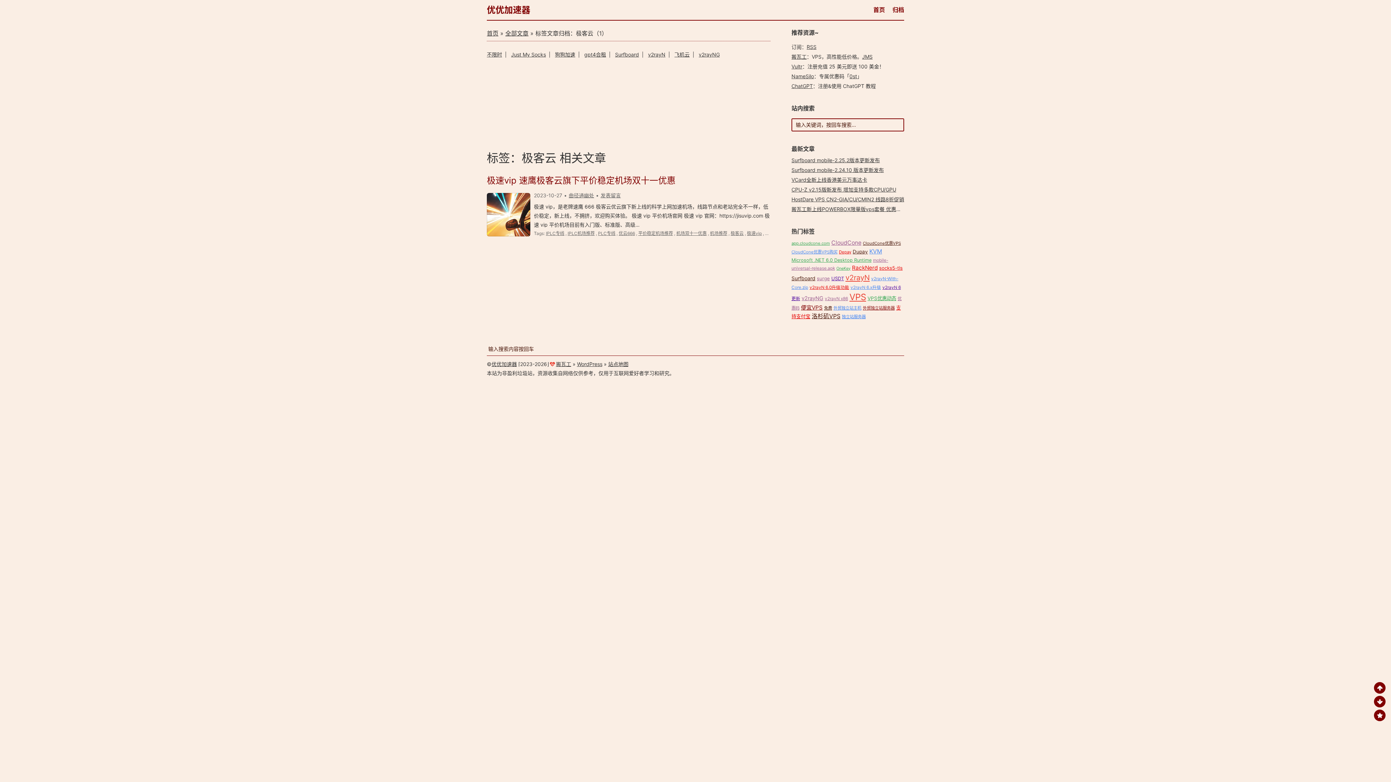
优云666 (627, 233)
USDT (837, 278)
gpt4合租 (595, 54)
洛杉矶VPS (826, 316)
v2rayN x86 (836, 298)
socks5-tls (891, 268)
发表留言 (611, 195)
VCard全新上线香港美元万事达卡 (829, 180)
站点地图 (618, 364)
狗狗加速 (565, 54)
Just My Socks (528, 54)
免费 (828, 308)
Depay (845, 252)
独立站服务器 (854, 316)
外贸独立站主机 (847, 308)
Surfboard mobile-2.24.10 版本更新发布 (837, 170)
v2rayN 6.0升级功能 (829, 287)
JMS (867, 57)
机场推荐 (718, 233)
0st (853, 76)
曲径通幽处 (581, 195)
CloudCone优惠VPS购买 (814, 252)
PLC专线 (606, 233)
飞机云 (682, 54)
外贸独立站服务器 (879, 308)
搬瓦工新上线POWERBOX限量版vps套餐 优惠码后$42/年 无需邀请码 (870, 209)
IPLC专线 (555, 233)
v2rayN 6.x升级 (866, 287)
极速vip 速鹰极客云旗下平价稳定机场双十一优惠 (581, 180)
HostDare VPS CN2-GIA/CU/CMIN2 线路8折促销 (847, 199)
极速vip (754, 233)
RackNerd (865, 267)
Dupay (860, 252)
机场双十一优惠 (691, 233)
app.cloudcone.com (810, 243)
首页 (879, 9)
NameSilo (802, 76)
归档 (898, 9)
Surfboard (627, 54)
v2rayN (656, 54)
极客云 (737, 233)
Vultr (796, 66)
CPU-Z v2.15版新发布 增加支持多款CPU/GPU (843, 189)
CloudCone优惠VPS (882, 243)
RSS (811, 47)
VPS (857, 297)
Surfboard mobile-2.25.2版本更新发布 (835, 160)
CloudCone (846, 242)
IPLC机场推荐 (581, 233)
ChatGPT (802, 86)
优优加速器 (508, 10)
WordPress (589, 364)
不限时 (494, 54)
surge (823, 278)
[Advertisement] (628, 103)
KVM (875, 251)
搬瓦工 (799, 57)
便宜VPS (812, 307)
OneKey (843, 268)
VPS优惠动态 (882, 298)
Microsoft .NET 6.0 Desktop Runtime (831, 260)
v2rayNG (709, 54)
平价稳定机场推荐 (655, 233)
